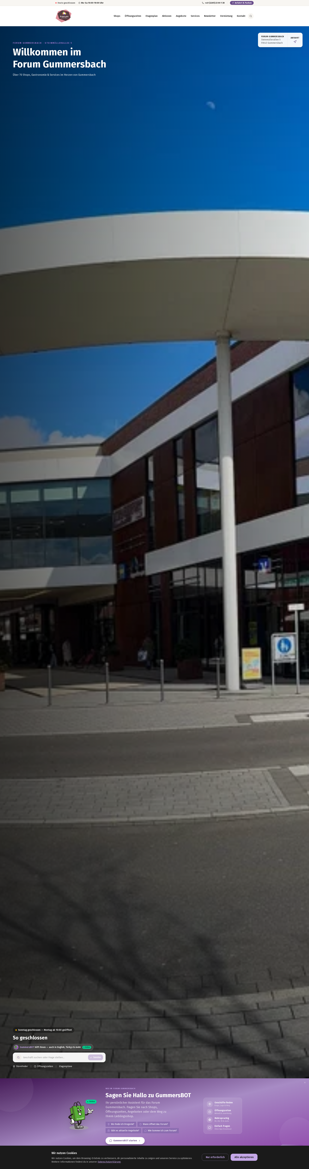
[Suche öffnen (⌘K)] (251, 16)
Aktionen (166, 16)
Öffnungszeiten (133, 16)
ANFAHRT (295, 38)
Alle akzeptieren (244, 1157)
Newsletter (210, 16)
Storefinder (22, 1066)
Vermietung (226, 16)
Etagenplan (152, 16)
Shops (117, 16)
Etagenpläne (65, 1066)
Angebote (181, 16)
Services (195, 16)
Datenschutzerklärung (109, 1161)
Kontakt (241, 16)
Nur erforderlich (215, 1157)
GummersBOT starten (125, 1140)
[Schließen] (305, 1082)
